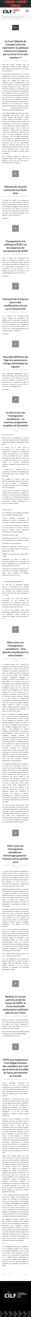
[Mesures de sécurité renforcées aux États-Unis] (15, 173)
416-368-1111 (10, 2)
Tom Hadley (25, 60)
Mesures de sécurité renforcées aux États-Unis (15, 190)
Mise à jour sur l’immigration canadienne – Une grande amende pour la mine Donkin (15, 649)
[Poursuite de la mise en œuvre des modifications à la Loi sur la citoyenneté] (15, 286)
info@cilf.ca (22, 2)
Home (10, 18)
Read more (5, 218)
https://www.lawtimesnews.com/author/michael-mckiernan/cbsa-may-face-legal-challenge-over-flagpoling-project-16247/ (16, 1034)
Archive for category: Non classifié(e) (12, 16)
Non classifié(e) (15, 60)
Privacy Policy (15, 1315)
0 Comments (13, 428)
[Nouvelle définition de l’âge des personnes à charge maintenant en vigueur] (15, 344)
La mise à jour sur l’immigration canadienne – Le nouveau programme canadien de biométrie (15, 419)
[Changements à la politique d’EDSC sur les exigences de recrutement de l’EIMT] (15, 228)
